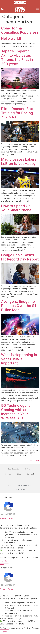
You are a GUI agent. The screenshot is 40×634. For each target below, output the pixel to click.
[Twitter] (18, 2)
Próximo (34, 460)
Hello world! (11, 38)
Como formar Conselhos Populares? (20, 30)
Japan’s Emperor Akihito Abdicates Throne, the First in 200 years (17, 57)
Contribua (8, 474)
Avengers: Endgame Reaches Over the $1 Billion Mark (18, 305)
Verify (4, 561)
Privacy (3, 518)
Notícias (27, 469)
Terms (10, 518)
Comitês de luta (13, 469)
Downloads (30, 474)
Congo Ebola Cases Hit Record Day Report (20, 257)
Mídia (19, 474)
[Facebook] (15, 2)
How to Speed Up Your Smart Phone (16, 208)
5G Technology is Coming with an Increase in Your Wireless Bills (15, 411)
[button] (2, 9)
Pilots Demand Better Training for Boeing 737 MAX (19, 113)
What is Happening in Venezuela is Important (19, 359)
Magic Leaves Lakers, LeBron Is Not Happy (19, 161)
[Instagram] (21, 2)
